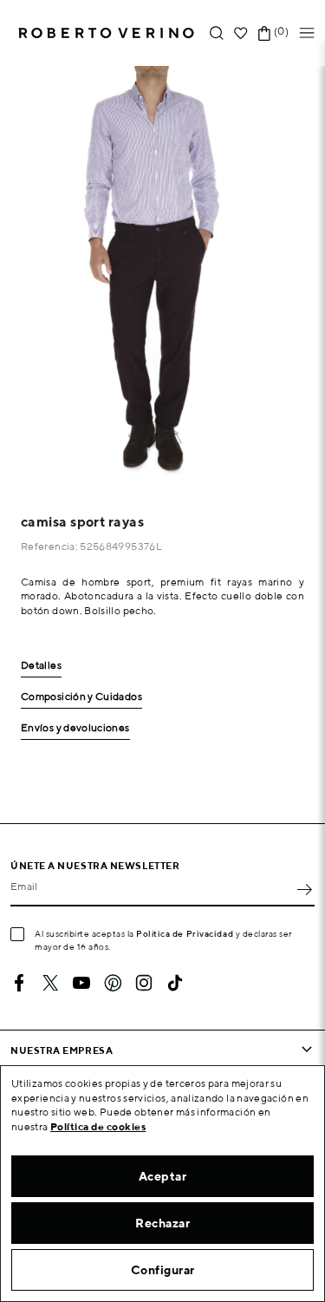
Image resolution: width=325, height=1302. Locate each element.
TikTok (175, 982)
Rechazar (162, 1223)
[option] (162, 273)
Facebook (19, 982)
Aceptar (163, 1176)
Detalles (41, 665)
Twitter (50, 982)
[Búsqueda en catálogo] (217, 33)
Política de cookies (98, 1126)
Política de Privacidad (184, 933)
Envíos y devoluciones (75, 728)
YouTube (81, 982)
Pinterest (112, 982)
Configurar (163, 1270)
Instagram (144, 982)
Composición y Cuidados (81, 697)
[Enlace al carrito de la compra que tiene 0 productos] (264, 33)
